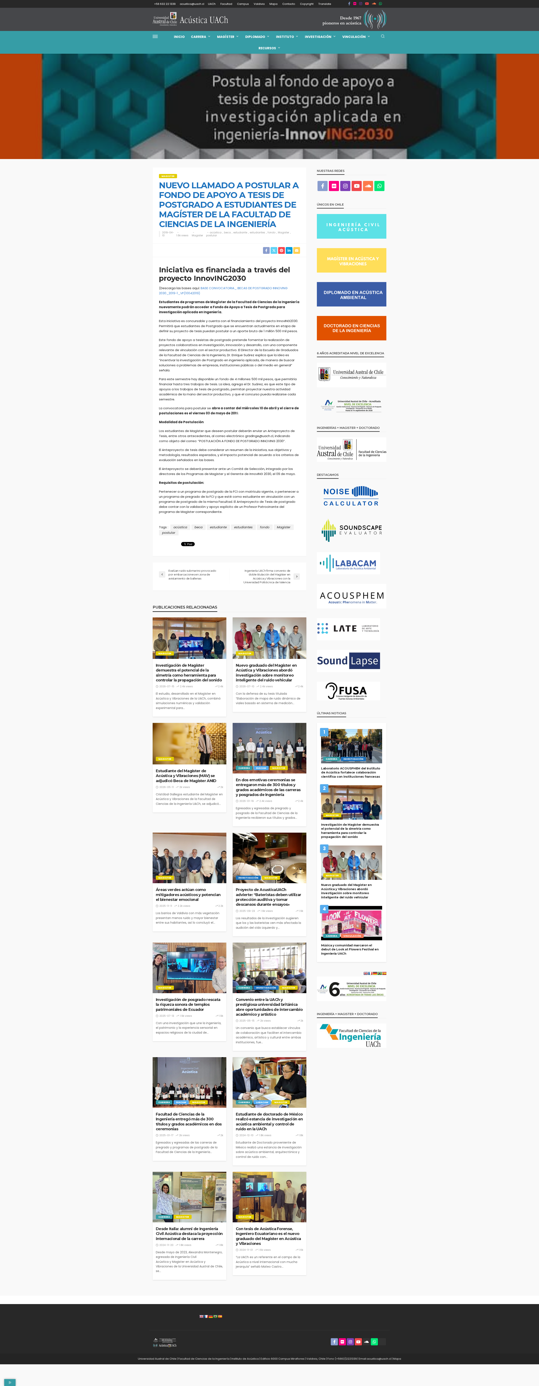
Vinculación (354, 37)
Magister (168, 176)
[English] (201, 1316)
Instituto (285, 37)
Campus (243, 4)
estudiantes (257, 232)
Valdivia (259, 4)
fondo (271, 232)
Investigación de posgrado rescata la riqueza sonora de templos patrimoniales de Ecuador (188, 1004)
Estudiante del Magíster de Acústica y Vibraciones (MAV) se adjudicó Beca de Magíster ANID (186, 776)
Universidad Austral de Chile (157, 1359)
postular (211, 235)
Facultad (226, 4)
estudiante (240, 232)
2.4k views (186, 686)
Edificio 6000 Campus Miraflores (282, 1359)
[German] (211, 1316)
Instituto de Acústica (245, 1359)
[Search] (382, 36)
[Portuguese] (215, 1316)
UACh (212, 4)
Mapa (274, 4)
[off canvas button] (155, 36)
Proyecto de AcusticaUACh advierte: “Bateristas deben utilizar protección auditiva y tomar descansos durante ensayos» (268, 897)
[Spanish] (220, 1316)
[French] (206, 1316)
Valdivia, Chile (316, 1359)
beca (227, 232)
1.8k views (265, 1135)
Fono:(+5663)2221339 (342, 1359)
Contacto (288, 4)
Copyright (307, 4)
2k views (184, 787)
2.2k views (184, 906)
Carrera (198, 37)
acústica (215, 232)
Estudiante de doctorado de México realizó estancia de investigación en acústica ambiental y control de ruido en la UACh (269, 1121)
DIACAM (261, 768)
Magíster (225, 37)
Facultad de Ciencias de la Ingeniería (203, 1359)
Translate (324, 4)
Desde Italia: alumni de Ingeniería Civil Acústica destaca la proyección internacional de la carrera (189, 1234)
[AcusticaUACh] (190, 19)
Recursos (267, 48)
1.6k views (182, 235)
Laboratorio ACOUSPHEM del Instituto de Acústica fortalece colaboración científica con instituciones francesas (350, 773)
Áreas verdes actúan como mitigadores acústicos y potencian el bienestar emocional (188, 894)
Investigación (318, 37)
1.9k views (267, 911)
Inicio (179, 37)
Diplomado (255, 37)
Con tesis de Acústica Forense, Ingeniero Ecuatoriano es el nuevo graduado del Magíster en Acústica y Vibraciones (268, 1236)
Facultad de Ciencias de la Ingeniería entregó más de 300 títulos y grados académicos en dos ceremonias (189, 1121)
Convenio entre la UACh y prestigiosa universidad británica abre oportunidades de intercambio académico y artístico (269, 1007)
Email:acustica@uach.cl (375, 1359)
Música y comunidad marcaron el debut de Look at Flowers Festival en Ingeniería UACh (350, 949)
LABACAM (262, 1102)
